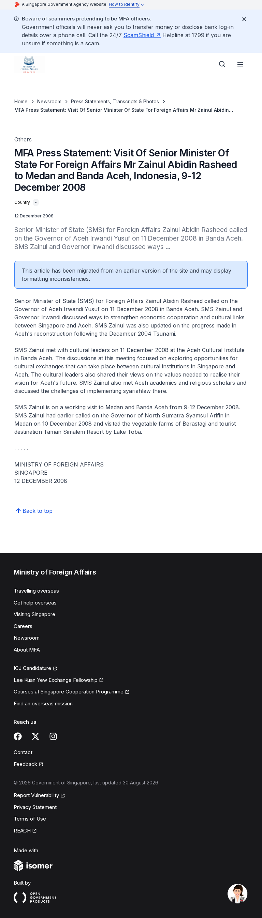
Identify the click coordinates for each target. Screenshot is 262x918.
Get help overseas (35, 602)
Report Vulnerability (36, 795)
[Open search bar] (222, 64)
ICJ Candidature (35, 668)
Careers (23, 626)
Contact (23, 752)
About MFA (27, 649)
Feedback (28, 764)
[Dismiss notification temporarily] (244, 19)
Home (21, 101)
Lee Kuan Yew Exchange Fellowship (56, 680)
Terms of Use (30, 818)
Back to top (38, 510)
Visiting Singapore (34, 614)
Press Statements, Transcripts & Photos (115, 101)
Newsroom (49, 101)
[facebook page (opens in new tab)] (18, 736)
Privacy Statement (35, 807)
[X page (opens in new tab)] (35, 736)
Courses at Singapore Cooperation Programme (68, 692)
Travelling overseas (36, 590)
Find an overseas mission (43, 703)
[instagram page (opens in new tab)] (53, 736)
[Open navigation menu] (240, 64)
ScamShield (142, 35)
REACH (25, 831)
